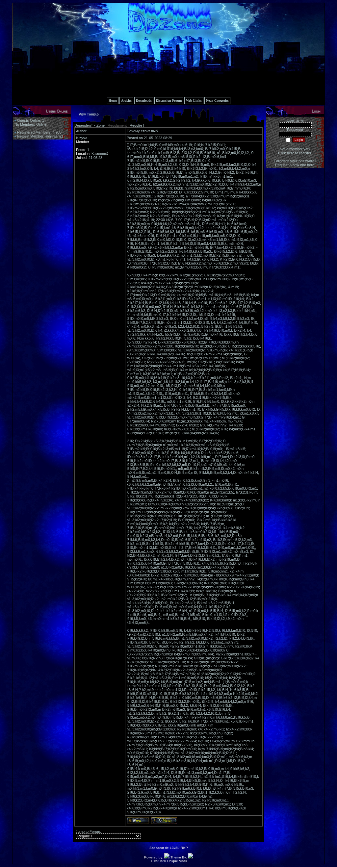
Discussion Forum (169, 100)
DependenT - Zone (90, 125)
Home (113, 100)
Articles (126, 100)
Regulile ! (137, 125)
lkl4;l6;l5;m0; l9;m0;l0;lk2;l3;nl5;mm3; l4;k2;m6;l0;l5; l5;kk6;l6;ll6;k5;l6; (183, 534)
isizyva (81, 138)
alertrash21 (54, 136)
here (310, 165)
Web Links (194, 100)
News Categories (217, 100)
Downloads (144, 100)
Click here (286, 153)
